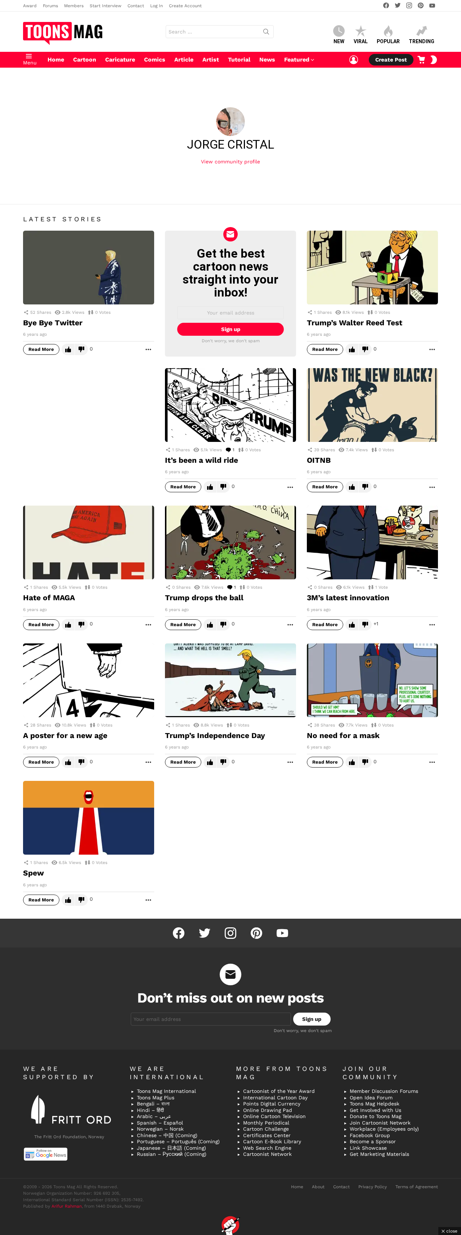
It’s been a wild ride (201, 460)
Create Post (391, 59)
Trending (421, 41)
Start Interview (105, 5)
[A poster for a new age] (88, 680)
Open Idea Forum (371, 1097)
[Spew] (88, 818)
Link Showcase (368, 1148)
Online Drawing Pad (267, 1110)
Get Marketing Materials (379, 1154)
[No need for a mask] (372, 680)
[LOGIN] (353, 60)
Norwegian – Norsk (160, 1129)
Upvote (68, 349)
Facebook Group (370, 1135)
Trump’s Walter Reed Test (354, 322)
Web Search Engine (267, 1148)
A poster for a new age (65, 735)
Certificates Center (267, 1135)
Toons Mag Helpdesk (374, 1104)
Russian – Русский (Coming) (171, 1154)
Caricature (120, 59)
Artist (210, 59)
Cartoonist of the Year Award (279, 1091)
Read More (41, 349)
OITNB (319, 460)
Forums (50, 5)
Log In (156, 5)
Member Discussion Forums (384, 1091)
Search (266, 33)
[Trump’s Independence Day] (230, 680)
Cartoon (84, 59)
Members (74, 5)
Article (183, 59)
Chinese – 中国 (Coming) (167, 1135)
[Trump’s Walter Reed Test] (372, 267)
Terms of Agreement (416, 1186)
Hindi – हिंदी (150, 1110)
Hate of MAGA (49, 597)
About (318, 1186)
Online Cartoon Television (274, 1116)
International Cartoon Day (275, 1097)
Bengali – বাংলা (153, 1104)
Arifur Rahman (67, 1206)
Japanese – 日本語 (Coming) (171, 1148)
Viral (361, 41)
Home (56, 59)
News (267, 59)
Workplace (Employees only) (384, 1129)
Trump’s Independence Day (215, 735)
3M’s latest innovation (348, 597)
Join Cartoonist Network (380, 1123)
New (339, 41)
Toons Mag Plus (155, 1097)
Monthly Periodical (266, 1123)
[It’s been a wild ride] (230, 405)
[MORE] (148, 349)
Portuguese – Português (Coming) (178, 1141)
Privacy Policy (372, 1186)
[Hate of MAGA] (88, 542)
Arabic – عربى (154, 1116)
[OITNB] (372, 405)
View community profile (230, 161)
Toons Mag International (166, 1091)
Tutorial (239, 59)
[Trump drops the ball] (230, 542)
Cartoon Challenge (266, 1129)
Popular (388, 41)
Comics (154, 59)
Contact (135, 5)
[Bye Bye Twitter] (88, 267)
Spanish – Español (160, 1123)
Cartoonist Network (267, 1154)
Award (30, 5)
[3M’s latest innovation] (372, 542)
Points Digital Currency (271, 1104)
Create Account (185, 5)
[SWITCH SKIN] (433, 60)
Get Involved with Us (375, 1110)
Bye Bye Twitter (52, 322)
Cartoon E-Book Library (272, 1141)
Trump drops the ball (204, 597)
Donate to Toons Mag (375, 1116)
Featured (296, 59)
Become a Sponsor (373, 1141)
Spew (33, 872)
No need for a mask (343, 735)
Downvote (81, 349)
